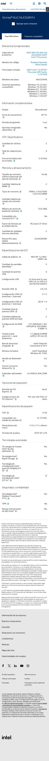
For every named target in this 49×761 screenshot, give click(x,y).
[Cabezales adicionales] (3, 376)
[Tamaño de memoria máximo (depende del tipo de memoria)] (19, 179)
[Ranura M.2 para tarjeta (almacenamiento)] (20, 243)
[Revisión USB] (15, 289)
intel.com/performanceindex (13, 703)
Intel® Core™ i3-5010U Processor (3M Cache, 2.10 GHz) (37, 72)
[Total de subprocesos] (3, 153)
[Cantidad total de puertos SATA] (16, 311)
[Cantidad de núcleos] (3, 146)
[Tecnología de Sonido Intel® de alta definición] (12, 451)
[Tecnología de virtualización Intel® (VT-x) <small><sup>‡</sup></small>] (10, 480)
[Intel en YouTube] (22, 666)
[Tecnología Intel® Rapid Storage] (16, 459)
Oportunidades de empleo (14, 656)
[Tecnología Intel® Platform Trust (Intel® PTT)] (8, 498)
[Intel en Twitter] (9, 666)
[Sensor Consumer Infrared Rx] (13, 368)
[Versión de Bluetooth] (3, 361)
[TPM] (8, 504)
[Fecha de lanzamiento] (3, 117)
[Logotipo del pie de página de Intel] (7, 737)
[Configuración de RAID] (3, 326)
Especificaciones (11, 36)
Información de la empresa (14, 615)
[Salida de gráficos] (19, 257)
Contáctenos (7, 638)
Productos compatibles (33, 36)
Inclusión (6, 627)
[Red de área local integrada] (12, 346)
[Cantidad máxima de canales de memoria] (3, 203)
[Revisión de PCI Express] (11, 392)
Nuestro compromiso (11, 621)
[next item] (47, 9)
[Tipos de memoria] (20, 192)
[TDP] (7, 413)
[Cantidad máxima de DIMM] (9, 186)
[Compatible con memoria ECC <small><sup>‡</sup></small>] (17, 218)
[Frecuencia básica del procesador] (14, 161)
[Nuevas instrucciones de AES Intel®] (15, 511)
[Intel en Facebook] (3, 666)
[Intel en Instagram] (28, 666)
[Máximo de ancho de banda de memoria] (21, 211)
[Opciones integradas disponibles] (14, 130)
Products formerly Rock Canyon (39, 63)
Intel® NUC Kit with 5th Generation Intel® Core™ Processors (37, 54)
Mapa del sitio (8, 650)
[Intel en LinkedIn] (15, 666)
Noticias (5, 644)
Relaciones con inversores (13, 633)
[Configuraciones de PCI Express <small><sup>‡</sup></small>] (15, 399)
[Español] (39, 3)
